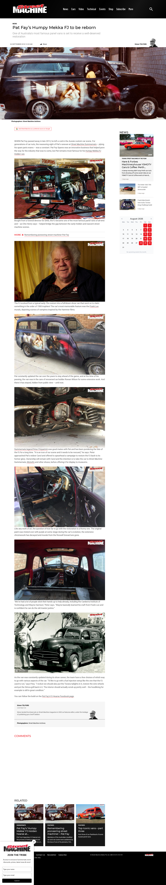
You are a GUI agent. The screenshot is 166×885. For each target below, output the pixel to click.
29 (145, 243)
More (131, 9)
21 (141, 238)
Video (81, 9)
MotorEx (31, 462)
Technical (91, 9)
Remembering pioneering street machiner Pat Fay (46, 235)
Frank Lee (94, 306)
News (65, 9)
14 (141, 234)
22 (145, 238)
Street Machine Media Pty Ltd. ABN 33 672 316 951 (107, 855)
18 (128, 238)
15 (145, 234)
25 (128, 243)
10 (123, 234)
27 (136, 243)
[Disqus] (59, 767)
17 (123, 238)
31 (123, 247)
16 (150, 234)
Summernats (84, 144)
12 (132, 234)
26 (132, 243)
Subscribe (120, 9)
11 (128, 234)
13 (136, 234)
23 (150, 238)
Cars (73, 9)
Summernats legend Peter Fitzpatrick (31, 449)
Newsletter (52, 855)
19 (132, 238)
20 (136, 238)
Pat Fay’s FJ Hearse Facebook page (58, 696)
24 (123, 243)
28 (141, 243)
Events (102, 9)
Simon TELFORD (23, 705)
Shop (111, 9)
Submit (17, 881)
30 (150, 243)
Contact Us (40, 855)
